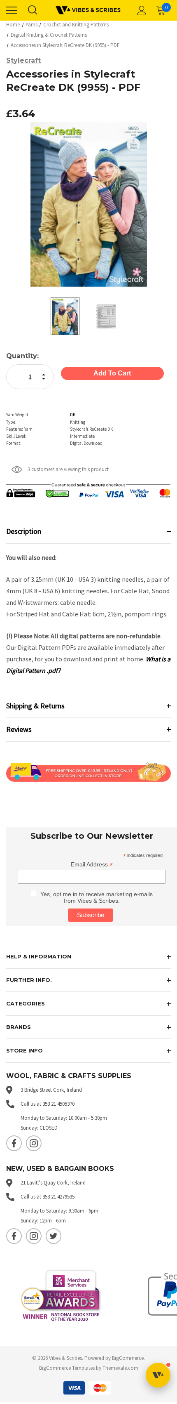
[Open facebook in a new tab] (14, 1143)
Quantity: (22, 356)
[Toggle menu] (11, 10)
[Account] (140, 10)
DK (72, 415)
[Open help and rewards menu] (158, 1375)
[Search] (32, 10)
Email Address (92, 864)
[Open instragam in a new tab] (34, 1143)
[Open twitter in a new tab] (53, 1236)
